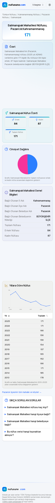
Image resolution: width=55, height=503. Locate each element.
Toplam (41, 315)
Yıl (6, 315)
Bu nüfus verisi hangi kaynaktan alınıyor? (23, 433)
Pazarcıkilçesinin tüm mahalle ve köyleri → (21, 392)
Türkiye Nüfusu (9, 14)
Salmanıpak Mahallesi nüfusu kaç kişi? (27, 407)
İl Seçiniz (37, 5)
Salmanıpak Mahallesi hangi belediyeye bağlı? (26, 423)
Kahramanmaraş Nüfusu (29, 14)
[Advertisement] (27, 88)
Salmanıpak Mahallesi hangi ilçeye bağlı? (28, 414)
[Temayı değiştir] (50, 5)
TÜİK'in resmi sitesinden (11, 502)
